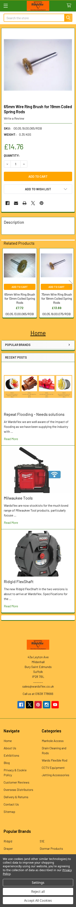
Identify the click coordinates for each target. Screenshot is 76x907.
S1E (42, 841)
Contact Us (11, 804)
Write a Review (14, 118)
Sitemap (9, 811)
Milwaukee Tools (18, 497)
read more (11, 439)
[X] (33, 203)
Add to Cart (20, 286)
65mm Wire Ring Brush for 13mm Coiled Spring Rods (19, 298)
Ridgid (8, 841)
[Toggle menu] (5, 5)
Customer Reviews (16, 782)
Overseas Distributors (18, 789)
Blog (7, 763)
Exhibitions (11, 755)
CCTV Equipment (53, 767)
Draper (8, 848)
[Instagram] (46, 704)
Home (8, 741)
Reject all (38, 891)
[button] (38, 333)
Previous (5, 283)
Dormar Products (51, 848)
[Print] (24, 203)
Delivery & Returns (16, 797)
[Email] (16, 203)
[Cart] (70, 5)
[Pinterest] (41, 203)
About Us (10, 748)
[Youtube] (55, 704)
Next (71, 283)
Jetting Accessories (55, 775)
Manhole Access (53, 741)
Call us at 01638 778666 (38, 694)
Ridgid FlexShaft (18, 581)
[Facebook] (7, 203)
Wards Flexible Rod (54, 760)
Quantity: (12, 155)
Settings (38, 882)
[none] (38, 65)
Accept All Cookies (38, 900)
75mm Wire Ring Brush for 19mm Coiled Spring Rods (56, 298)
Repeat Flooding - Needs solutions (34, 414)
